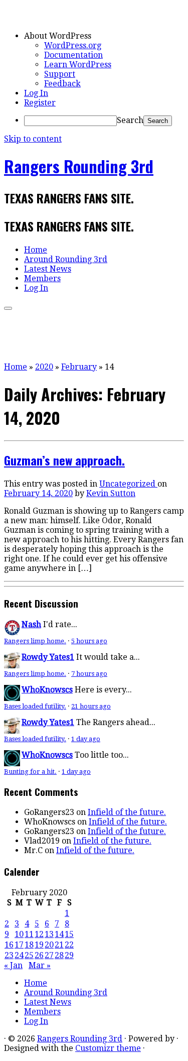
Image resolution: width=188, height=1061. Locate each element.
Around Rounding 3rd (65, 259)
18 (29, 945)
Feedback (62, 83)
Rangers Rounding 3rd (78, 166)
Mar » (40, 965)
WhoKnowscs (47, 689)
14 (59, 934)
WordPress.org (72, 45)
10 (19, 934)
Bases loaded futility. (35, 706)
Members (42, 278)
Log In (36, 93)
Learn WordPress (77, 64)
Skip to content (33, 139)
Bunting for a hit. (30, 771)
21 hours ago (91, 706)
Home (35, 250)
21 (59, 945)
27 (49, 955)
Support (59, 74)
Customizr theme (108, 1048)
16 (9, 945)
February (79, 367)
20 (49, 945)
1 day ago (85, 739)
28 (59, 955)
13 (49, 934)
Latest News (47, 269)
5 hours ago (89, 641)
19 (39, 945)
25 (29, 955)
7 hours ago (89, 673)
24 (19, 955)
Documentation (73, 55)
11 (29, 934)
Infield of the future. (127, 812)
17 (19, 945)
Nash (31, 624)
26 (39, 955)
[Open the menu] (8, 308)
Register (40, 102)
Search (130, 120)
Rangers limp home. (35, 641)
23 (9, 955)
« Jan (13, 965)
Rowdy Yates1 (48, 657)
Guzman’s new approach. (64, 460)
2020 (44, 367)
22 (69, 945)
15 (69, 934)
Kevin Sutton (110, 493)
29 (69, 955)
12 (39, 934)
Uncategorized (128, 484)
